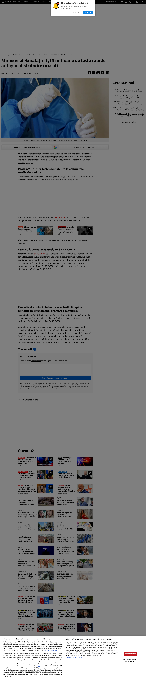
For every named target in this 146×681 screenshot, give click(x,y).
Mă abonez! (88, 12)
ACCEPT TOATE (130, 654)
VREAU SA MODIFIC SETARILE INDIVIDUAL (130, 660)
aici (39, 666)
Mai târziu (75, 12)
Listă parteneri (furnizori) (74, 657)
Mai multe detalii (51, 650)
